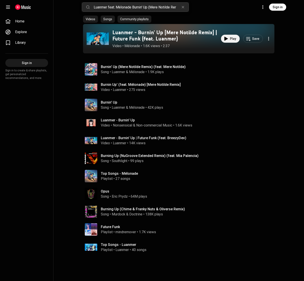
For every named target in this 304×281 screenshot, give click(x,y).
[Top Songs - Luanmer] (180, 247)
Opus (105, 191)
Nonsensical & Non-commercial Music (142, 125)
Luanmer (118, 72)
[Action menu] (269, 39)
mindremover (126, 232)
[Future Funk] (180, 229)
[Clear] (182, 7)
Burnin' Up (109, 102)
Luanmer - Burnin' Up (118, 120)
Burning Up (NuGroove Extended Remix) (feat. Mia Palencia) (150, 156)
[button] (97, 38)
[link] (27, 21)
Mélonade (132, 46)
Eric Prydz (120, 196)
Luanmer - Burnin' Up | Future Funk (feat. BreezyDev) (143, 138)
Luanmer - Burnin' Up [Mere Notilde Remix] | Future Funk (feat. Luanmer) (164, 35)
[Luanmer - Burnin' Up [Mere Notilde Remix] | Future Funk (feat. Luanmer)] (98, 39)
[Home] (23, 7)
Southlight (119, 161)
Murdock (118, 214)
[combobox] (141, 7)
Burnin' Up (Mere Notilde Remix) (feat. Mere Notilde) (143, 67)
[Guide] (8, 7)
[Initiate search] (87, 7)
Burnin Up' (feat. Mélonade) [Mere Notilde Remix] (141, 84)
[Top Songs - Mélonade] (180, 176)
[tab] (90, 19)
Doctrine (135, 214)
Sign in (278, 7)
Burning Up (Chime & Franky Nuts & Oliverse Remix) (143, 209)
